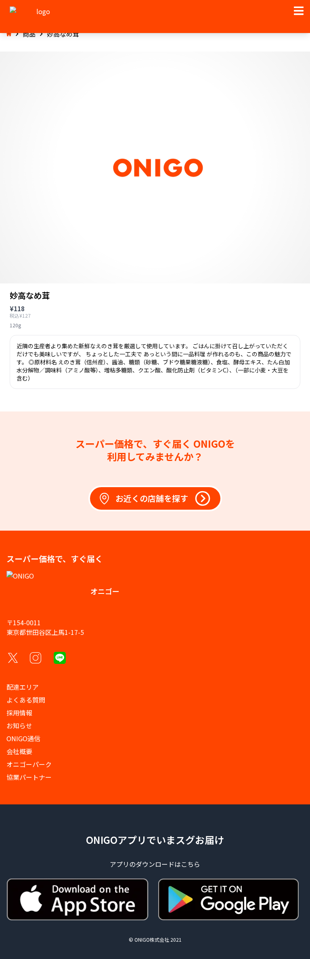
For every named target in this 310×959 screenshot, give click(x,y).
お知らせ (19, 725)
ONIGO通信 (23, 738)
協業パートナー (29, 777)
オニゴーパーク (29, 764)
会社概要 (19, 751)
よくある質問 (25, 700)
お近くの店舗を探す (151, 498)
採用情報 (19, 712)
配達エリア (22, 687)
